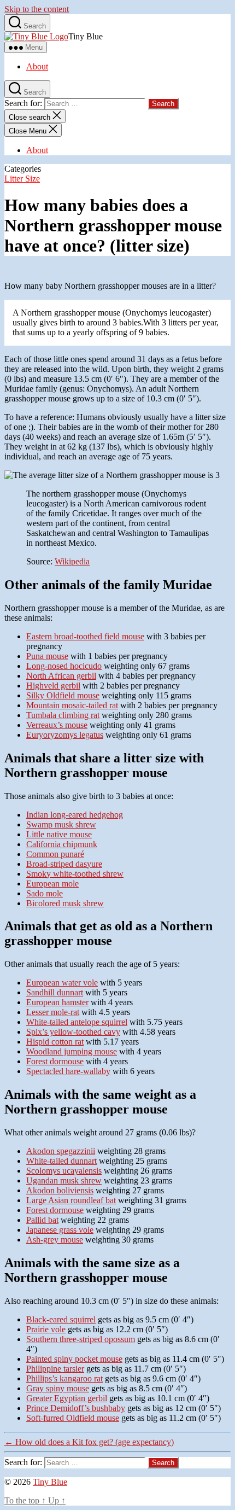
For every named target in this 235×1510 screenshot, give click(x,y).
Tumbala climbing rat (62, 715)
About (37, 66)
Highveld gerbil (53, 685)
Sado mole (44, 893)
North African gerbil (61, 675)
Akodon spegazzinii (60, 1151)
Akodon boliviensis (59, 1190)
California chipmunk (61, 844)
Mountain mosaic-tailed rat (72, 705)
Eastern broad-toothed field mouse (85, 636)
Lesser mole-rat (52, 1012)
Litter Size (22, 178)
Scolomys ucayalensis (64, 1170)
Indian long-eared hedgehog (74, 814)
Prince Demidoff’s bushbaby (75, 1408)
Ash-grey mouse (54, 1239)
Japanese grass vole (59, 1229)
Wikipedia (72, 561)
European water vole (62, 982)
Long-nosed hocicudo (64, 666)
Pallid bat (42, 1220)
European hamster (57, 1002)
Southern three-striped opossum (80, 1339)
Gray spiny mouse (57, 1388)
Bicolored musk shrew (65, 903)
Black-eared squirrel (61, 1319)
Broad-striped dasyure (64, 863)
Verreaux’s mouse (56, 725)
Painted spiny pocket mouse (74, 1358)
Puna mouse (47, 656)
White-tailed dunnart (61, 1160)
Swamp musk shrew (61, 824)
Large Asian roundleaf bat (71, 1200)
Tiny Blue (50, 1481)
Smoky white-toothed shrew (75, 873)
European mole (52, 883)
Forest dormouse (55, 1061)
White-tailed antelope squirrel (76, 1022)
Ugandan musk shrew (64, 1180)
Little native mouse (59, 834)
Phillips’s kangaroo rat (64, 1378)
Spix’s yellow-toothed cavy (73, 1031)
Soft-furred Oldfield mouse (72, 1417)
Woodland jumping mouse (71, 1051)
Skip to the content (36, 9)
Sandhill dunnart (54, 992)
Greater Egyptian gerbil (66, 1398)
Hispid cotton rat (55, 1041)
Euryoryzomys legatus (64, 734)
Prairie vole (46, 1329)
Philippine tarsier (55, 1368)
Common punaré (55, 854)
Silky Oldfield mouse (62, 695)
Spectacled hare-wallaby (68, 1071)
